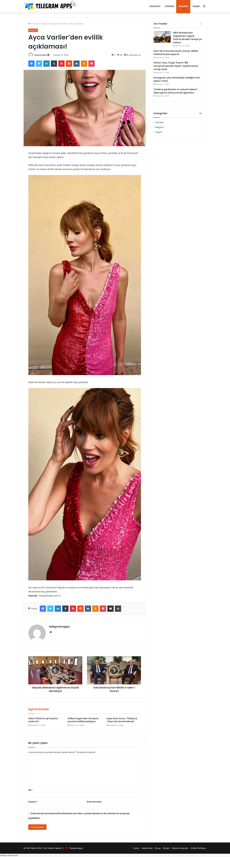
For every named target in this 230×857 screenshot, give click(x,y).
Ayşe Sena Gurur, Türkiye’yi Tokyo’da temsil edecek (122, 720)
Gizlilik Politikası (198, 848)
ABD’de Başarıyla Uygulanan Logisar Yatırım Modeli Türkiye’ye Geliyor (187, 37)
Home (136, 848)
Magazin (183, 6)
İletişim (166, 848)
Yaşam (196, 6)
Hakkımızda (146, 848)
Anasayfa (155, 6)
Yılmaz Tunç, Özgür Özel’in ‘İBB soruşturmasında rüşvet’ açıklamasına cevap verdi (175, 66)
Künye (158, 848)
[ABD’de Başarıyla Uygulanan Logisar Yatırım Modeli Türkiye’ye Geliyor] (162, 37)
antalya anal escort (9, 855)
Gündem (169, 6)
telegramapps (40, 55)
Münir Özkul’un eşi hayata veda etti (43, 720)
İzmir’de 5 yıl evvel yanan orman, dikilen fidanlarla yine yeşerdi (175, 52)
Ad (30, 790)
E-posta (32, 801)
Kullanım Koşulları (180, 848)
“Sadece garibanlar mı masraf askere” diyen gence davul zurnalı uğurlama (175, 91)
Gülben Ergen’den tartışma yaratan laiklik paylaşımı (82, 720)
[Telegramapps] (50, 6)
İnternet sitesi (94, 801)
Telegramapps (76, 848)
